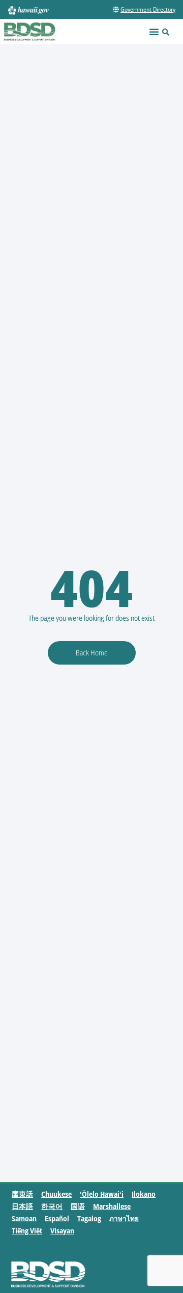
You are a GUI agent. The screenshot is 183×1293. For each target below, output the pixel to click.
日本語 (22, 1206)
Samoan (24, 1218)
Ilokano (144, 1194)
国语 (78, 1206)
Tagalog (89, 1218)
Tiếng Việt (27, 1230)
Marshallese (112, 1206)
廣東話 (22, 1194)
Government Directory (147, 9)
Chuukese (56, 1194)
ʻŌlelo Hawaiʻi (102, 1194)
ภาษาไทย (124, 1218)
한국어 (52, 1206)
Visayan (62, 1230)
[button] (154, 31)
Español (57, 1218)
